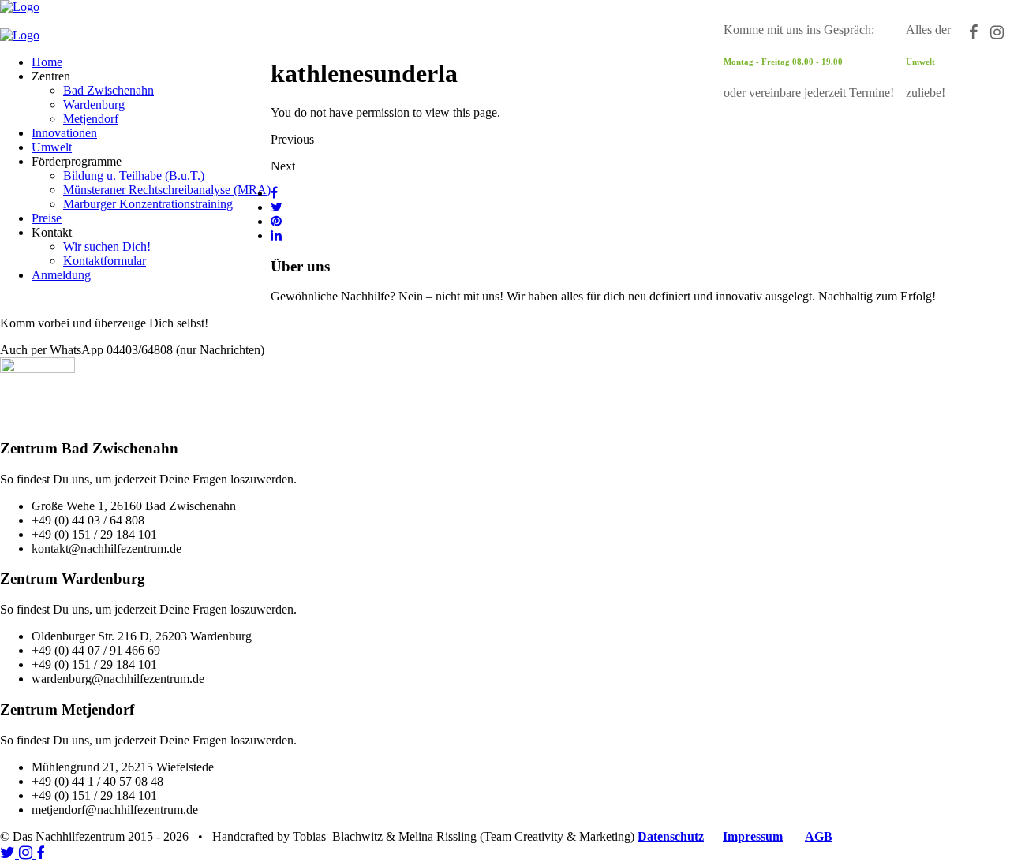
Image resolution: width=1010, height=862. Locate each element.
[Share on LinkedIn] (276, 235)
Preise (47, 218)
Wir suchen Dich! (107, 246)
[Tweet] (276, 207)
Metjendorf (90, 118)
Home (47, 62)
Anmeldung (61, 275)
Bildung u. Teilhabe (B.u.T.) (133, 175)
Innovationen (64, 133)
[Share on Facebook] (274, 193)
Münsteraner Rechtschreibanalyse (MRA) (167, 189)
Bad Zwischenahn (108, 90)
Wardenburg (94, 104)
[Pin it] (276, 221)
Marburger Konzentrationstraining (148, 204)
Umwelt (52, 147)
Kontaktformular (104, 260)
